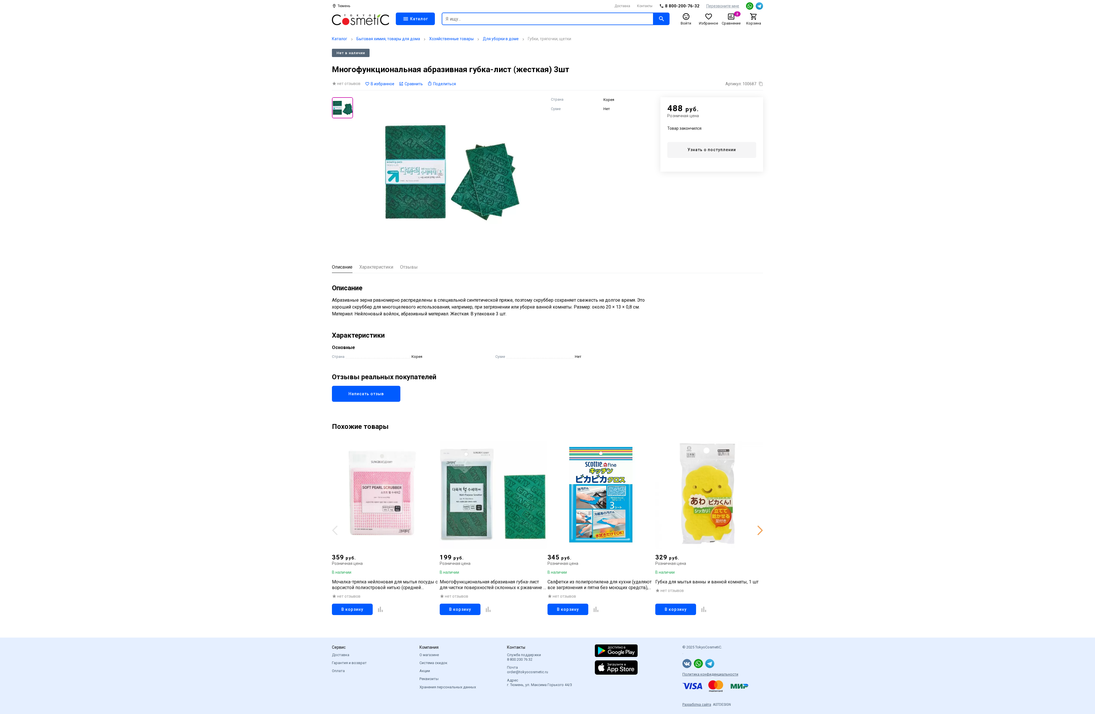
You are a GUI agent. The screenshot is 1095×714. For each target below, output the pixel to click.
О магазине (429, 655)
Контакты (644, 6)
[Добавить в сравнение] (380, 609)
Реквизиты (429, 679)
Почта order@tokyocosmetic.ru (527, 669)
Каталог (339, 38)
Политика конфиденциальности (710, 674)
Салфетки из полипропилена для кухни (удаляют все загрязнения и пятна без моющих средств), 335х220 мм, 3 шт (600, 585)
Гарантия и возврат (349, 663)
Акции (424, 671)
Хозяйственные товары (451, 38)
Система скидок (433, 663)
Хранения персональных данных (447, 687)
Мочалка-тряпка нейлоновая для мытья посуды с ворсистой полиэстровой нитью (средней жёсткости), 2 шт (385, 585)
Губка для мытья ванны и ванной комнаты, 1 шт (707, 582)
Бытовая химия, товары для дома (388, 38)
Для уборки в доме (501, 38)
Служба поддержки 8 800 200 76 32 (524, 657)
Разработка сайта (696, 705)
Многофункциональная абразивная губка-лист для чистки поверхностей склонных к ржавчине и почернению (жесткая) (493, 585)
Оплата (338, 671)
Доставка (622, 6)
